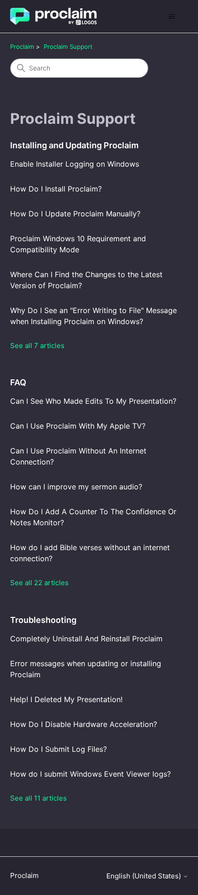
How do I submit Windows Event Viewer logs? (90, 774)
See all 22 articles (39, 582)
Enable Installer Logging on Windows (74, 164)
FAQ (18, 382)
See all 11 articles (38, 798)
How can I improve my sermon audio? (76, 486)
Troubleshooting (43, 620)
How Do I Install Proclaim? (56, 188)
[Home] (53, 16)
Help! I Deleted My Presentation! (66, 699)
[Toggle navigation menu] (172, 16)
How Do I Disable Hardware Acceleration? (83, 724)
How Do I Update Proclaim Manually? (75, 213)
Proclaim (22, 46)
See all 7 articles (37, 345)
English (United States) (144, 876)
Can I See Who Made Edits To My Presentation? (93, 401)
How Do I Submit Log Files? (58, 749)
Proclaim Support (68, 46)
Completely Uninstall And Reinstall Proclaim (86, 638)
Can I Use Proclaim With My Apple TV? (78, 425)
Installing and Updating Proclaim (74, 145)
